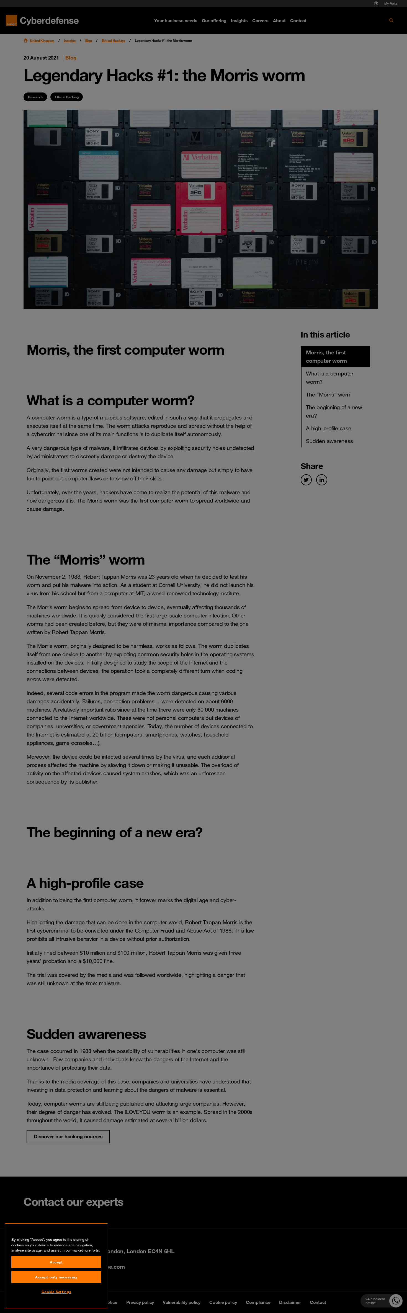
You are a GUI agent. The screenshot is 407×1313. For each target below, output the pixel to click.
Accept (56, 1262)
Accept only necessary (56, 1277)
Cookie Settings (56, 1291)
